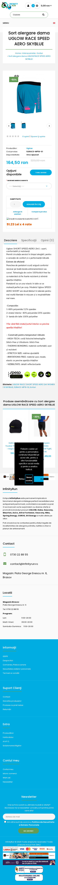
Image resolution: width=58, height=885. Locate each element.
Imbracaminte (28, 53)
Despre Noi (8, 660)
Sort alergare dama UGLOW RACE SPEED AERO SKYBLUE (30, 57)
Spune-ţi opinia (38, 136)
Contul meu (8, 769)
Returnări (7, 709)
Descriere (10, 240)
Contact (6, 696)
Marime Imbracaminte (17, 180)
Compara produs (39, 212)
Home (18, 53)
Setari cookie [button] (29, 479)
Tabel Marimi (40, 172)
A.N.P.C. (6, 741)
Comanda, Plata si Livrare (14, 664)
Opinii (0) (47, 240)
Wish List (6, 777)
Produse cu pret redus (13, 705)
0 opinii (25, 136)
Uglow (29, 148)
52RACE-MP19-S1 (21, 387)
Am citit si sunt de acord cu (30, 823)
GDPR (5, 656)
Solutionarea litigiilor (12, 745)
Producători (8, 733)
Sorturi (40, 53)
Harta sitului (8, 737)
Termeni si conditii (11, 673)
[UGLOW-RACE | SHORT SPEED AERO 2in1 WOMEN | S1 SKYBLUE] (29, 96)
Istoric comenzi (10, 773)
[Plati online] (29, 851)
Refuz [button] (21, 479)
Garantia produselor (12, 701)
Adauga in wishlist (17, 213)
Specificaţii (29, 240)
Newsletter (8, 782)
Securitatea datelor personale (17, 669)
